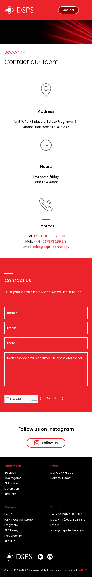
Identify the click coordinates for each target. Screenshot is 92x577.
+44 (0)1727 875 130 (49, 236)
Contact (68, 10)
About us (10, 494)
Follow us (50, 443)
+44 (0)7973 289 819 (50, 241)
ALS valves (11, 483)
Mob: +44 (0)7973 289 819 (67, 519)
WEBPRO (83, 570)
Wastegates (12, 478)
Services (10, 472)
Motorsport (11, 488)
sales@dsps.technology (51, 247)
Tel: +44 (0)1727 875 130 (66, 514)
